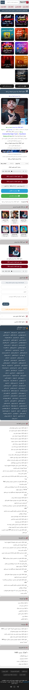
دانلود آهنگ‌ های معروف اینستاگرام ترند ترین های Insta (15, 494)
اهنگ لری (24, 616)
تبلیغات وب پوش (23, 664)
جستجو (2, 2)
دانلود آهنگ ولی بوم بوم (21, 522)
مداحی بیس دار (23, 605)
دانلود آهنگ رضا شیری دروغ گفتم (19, 463)
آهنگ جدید (25, 7)
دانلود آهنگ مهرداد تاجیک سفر (19, 436)
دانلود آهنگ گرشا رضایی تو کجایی (19, 519)
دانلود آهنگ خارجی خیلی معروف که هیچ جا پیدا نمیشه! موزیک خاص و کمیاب (16, 467)
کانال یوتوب (5, 671)
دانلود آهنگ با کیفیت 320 (13, 176)
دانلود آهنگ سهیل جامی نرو (20, 433)
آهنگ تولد (3, 7)
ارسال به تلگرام (13, 191)
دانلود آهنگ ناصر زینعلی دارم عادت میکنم (17, 460)
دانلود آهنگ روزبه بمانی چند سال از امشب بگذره (15, 634)
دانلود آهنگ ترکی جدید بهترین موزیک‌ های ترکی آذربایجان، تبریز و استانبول (16, 502)
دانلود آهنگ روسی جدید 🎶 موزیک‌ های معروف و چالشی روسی (15, 592)
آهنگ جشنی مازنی (22, 613)
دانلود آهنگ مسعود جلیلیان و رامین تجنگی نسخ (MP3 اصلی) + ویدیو (14, 641)
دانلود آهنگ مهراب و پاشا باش (20, 444)
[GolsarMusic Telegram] (18, 687)
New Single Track (12, 134)
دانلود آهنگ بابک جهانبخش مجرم (19, 516)
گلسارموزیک (24, 2)
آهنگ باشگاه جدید (22, 603)
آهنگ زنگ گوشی (23, 611)
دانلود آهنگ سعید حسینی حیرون (19, 441)
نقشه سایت (22, 675)
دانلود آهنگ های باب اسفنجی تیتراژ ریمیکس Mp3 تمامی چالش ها (15, 483)
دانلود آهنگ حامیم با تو (21, 452)
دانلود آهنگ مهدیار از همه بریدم (19, 497)
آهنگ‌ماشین (18, 7)
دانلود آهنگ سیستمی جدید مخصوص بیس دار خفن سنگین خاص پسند (15, 472)
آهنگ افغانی (24, 619)
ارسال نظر (5, 304)
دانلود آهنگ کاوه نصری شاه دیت (19, 447)
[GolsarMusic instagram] (14, 687)
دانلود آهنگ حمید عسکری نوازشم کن (18, 428)
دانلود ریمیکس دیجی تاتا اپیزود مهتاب (17, 527)
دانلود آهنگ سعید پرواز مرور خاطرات (18, 457)
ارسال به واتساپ (13, 196)
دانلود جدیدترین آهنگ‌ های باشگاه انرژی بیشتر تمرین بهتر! (14, 478)
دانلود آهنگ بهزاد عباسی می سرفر (19, 449)
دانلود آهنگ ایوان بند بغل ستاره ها (19, 438)
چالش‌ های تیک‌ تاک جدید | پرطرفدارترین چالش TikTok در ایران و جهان (16, 488)
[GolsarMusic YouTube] (11, 687)
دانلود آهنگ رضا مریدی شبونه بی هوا (15, 91)
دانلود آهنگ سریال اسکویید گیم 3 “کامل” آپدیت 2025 (14, 629)
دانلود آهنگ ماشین (19, 322)
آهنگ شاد (10, 7)
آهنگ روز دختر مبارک (22, 608)
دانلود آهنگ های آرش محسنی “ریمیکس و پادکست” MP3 (14, 507)
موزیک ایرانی (20, 186)
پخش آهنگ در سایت (22, 661)
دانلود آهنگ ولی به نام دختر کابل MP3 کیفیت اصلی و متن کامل (14, 531)
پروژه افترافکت (23, 656)
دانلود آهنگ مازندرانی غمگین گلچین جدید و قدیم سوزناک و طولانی (15, 512)
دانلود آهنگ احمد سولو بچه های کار (18, 631)
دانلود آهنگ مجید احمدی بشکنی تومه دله (17, 524)
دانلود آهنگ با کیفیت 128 (13, 181)
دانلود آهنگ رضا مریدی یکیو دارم (14, 259)
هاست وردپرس (23, 658)
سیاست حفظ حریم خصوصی (10, 675)
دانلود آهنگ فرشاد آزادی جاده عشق (18, 637)
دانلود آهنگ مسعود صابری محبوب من (18, 430)
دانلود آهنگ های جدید (19, 316)
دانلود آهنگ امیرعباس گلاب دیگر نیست (17, 455)
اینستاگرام (24, 671)
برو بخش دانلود (6, 86)
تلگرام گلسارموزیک (15, 671)
